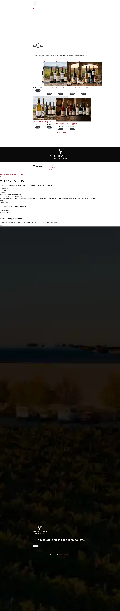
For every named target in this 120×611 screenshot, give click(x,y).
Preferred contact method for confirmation (10, 196)
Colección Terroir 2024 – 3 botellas (49, 88)
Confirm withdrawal (6, 210)
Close (1, 225)
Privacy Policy (52, 167)
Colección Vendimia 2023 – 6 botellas (72, 124)
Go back (1, 210)
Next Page (63, 132)
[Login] (33, 8)
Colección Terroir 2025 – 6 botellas (84, 88)
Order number (3, 188)
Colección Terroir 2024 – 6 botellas (61, 88)
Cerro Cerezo (37, 85)
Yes (34, 546)
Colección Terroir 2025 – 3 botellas (72, 88)
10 (59, 132)
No (37, 546)
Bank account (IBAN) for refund (9, 198)
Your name (3, 192)
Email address (3, 190)
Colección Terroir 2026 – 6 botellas (49, 122)
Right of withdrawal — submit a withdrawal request (11, 174)
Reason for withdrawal (7, 194)
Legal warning (52, 165)
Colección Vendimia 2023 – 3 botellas (61, 124)
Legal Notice (61, 554)
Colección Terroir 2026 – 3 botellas (38, 122)
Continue (1, 200)
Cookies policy (52, 169)
